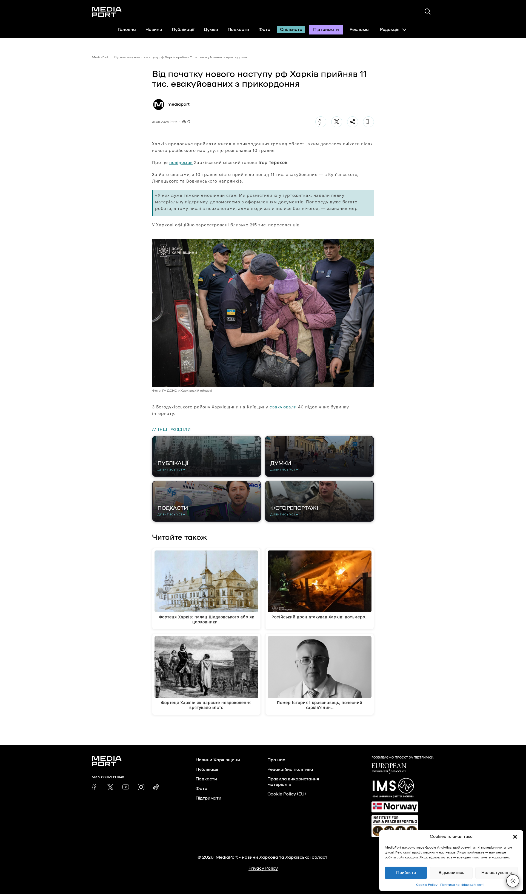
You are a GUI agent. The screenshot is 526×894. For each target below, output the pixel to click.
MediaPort (100, 57)
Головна (127, 29)
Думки (211, 29)
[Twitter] (336, 121)
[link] (95, 787)
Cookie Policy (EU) (286, 794)
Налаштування (496, 873)
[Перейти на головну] (107, 12)
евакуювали (283, 407)
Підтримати (326, 29)
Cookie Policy (427, 884)
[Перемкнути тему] (512, 880)
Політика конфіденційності (462, 884)
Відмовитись (451, 873)
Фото (264, 29)
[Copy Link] (368, 121)
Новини (153, 29)
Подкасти (238, 29)
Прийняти (406, 873)
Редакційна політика (290, 769)
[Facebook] (320, 121)
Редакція (389, 29)
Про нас (276, 760)
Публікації (183, 29)
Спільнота (291, 29)
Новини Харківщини (218, 760)
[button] (515, 837)
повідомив (181, 162)
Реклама (359, 29)
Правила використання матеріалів (293, 782)
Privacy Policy (263, 868)
